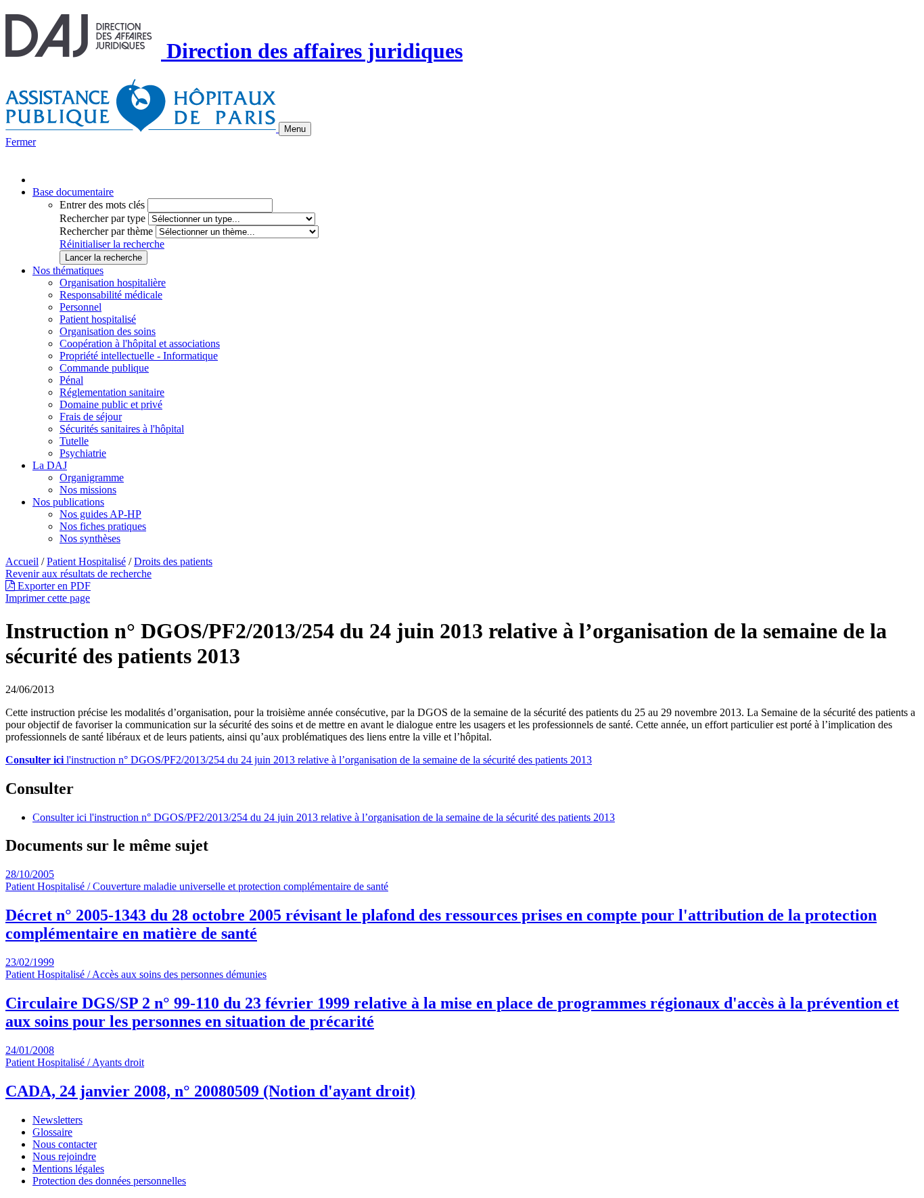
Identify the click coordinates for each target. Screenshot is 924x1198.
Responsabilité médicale (111, 295)
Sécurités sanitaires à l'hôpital (122, 429)
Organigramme (92, 477)
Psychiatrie (83, 453)
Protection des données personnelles (109, 1180)
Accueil (22, 561)
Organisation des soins (108, 331)
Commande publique (104, 368)
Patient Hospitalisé (86, 561)
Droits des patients (173, 561)
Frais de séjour (91, 416)
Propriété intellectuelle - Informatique (139, 355)
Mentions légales (68, 1168)
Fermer (20, 142)
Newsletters (57, 1120)
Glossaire (52, 1132)
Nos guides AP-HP (100, 514)
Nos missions (88, 489)
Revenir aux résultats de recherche (78, 573)
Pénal (71, 380)
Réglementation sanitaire (112, 392)
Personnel (80, 307)
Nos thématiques (67, 270)
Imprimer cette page (47, 598)
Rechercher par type (102, 218)
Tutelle (74, 441)
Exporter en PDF (53, 586)
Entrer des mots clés (102, 204)
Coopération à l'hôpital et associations (140, 343)
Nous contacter (64, 1144)
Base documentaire (73, 192)
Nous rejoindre (64, 1156)
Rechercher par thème (106, 231)
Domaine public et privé (111, 404)
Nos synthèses (90, 538)
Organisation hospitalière (113, 282)
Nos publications (68, 502)
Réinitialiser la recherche (112, 244)
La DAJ (49, 465)
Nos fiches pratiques (103, 526)
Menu (295, 129)
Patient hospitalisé (98, 319)
